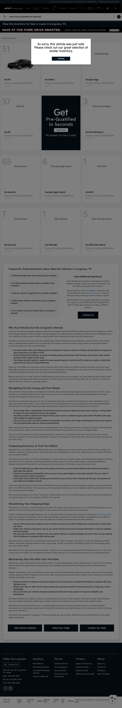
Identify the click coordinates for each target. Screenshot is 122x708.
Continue (61, 59)
